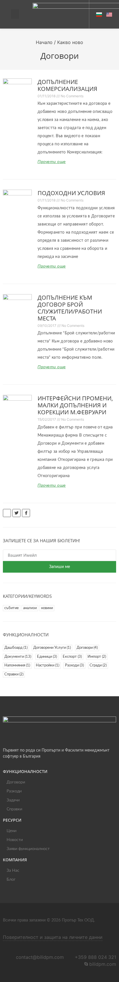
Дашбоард (15, 648)
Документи (17, 657)
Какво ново (70, 42)
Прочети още (52, 161)
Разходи (74, 665)
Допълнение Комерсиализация (67, 85)
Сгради (98, 665)
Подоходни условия (71, 193)
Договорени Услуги (52, 648)
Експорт (72, 657)
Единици (47, 657)
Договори (87, 648)
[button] (15, 14)
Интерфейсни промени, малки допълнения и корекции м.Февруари (75, 405)
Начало (44, 42)
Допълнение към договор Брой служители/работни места (70, 308)
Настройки (47, 665)
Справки (13, 674)
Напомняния (17, 665)
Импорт (97, 657)
